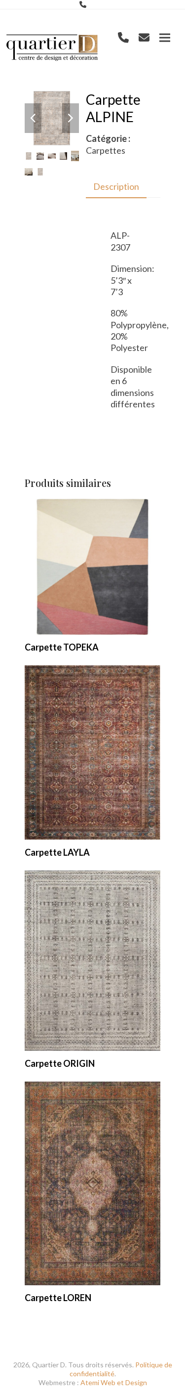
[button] (164, 38)
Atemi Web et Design (113, 1382)
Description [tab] (116, 186)
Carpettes (105, 150)
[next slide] (70, 118)
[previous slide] (33, 118)
